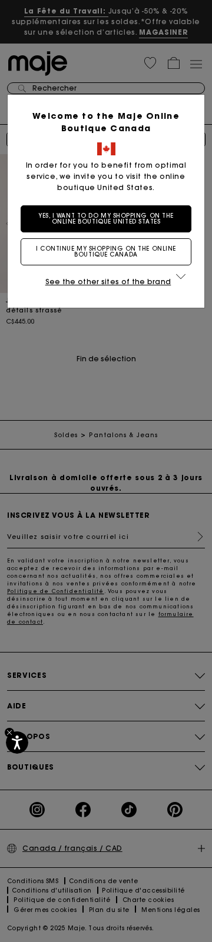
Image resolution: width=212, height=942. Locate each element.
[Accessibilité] (17, 742)
